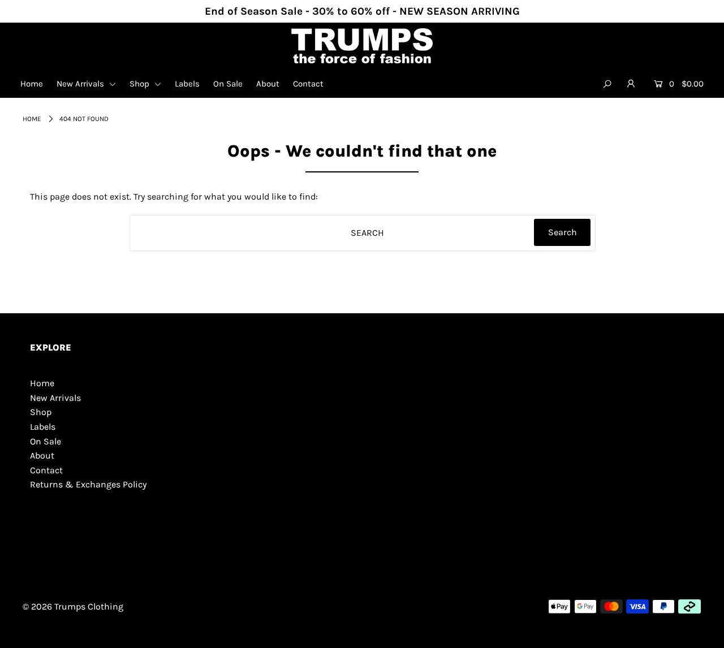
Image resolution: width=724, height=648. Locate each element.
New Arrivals (81, 84)
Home (31, 84)
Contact (308, 84)
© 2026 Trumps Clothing (73, 606)
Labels (187, 84)
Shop (141, 84)
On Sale (228, 84)
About (267, 84)
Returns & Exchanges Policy (88, 484)
